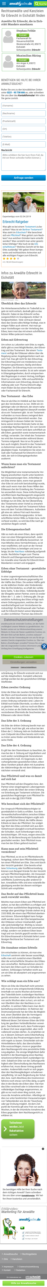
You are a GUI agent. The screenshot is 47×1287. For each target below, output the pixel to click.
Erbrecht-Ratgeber (15, 222)
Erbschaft (6, 955)
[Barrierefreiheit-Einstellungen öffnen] (44, 646)
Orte (6, 1259)
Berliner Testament (31, 229)
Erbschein (21, 232)
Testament (30, 226)
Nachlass (19, 551)
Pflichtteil (15, 235)
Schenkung (11, 868)
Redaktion (20, 1270)
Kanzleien (17, 1259)
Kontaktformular (28, 1196)
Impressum (9, 1266)
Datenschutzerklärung (29, 1266)
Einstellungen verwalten (23, 662)
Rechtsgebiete (29, 1254)
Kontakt (23, 35)
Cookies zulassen (23, 657)
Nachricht (6, 150)
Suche (43, 4)
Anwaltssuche (11, 1254)
